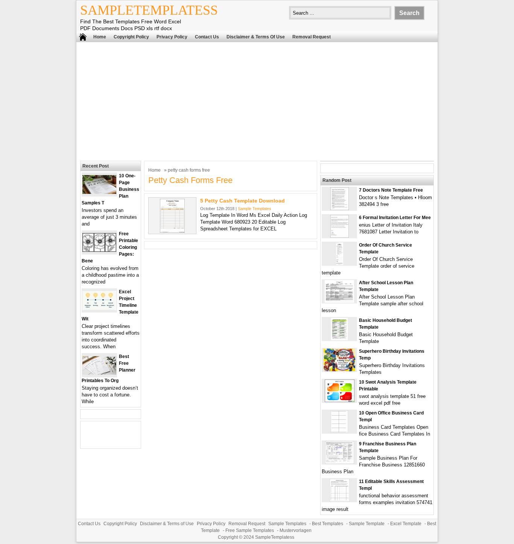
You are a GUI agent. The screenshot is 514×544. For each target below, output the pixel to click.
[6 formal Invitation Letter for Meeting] (339, 236)
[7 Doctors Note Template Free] (339, 208)
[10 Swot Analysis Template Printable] (339, 400)
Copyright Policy (131, 37)
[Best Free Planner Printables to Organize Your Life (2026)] (99, 373)
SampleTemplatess (149, 10)
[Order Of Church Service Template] (339, 263)
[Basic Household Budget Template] (339, 338)
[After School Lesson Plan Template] (339, 301)
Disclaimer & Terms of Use (256, 37)
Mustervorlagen (296, 530)
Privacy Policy (172, 37)
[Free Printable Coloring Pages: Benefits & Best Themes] (99, 250)
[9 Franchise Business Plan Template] (339, 462)
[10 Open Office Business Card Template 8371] (339, 431)
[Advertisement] (257, 100)
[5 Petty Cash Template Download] (172, 231)
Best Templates (327, 523)
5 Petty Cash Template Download (242, 201)
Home (99, 37)
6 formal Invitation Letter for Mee (395, 217)
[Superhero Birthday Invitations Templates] (339, 369)
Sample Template (367, 523)
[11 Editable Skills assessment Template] (340, 500)
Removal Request (311, 37)
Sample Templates (254, 208)
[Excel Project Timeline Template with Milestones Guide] (99, 308)
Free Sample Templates (249, 530)
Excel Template (405, 523)
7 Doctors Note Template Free (391, 190)
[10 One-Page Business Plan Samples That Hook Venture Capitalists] (99, 192)
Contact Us (207, 37)
